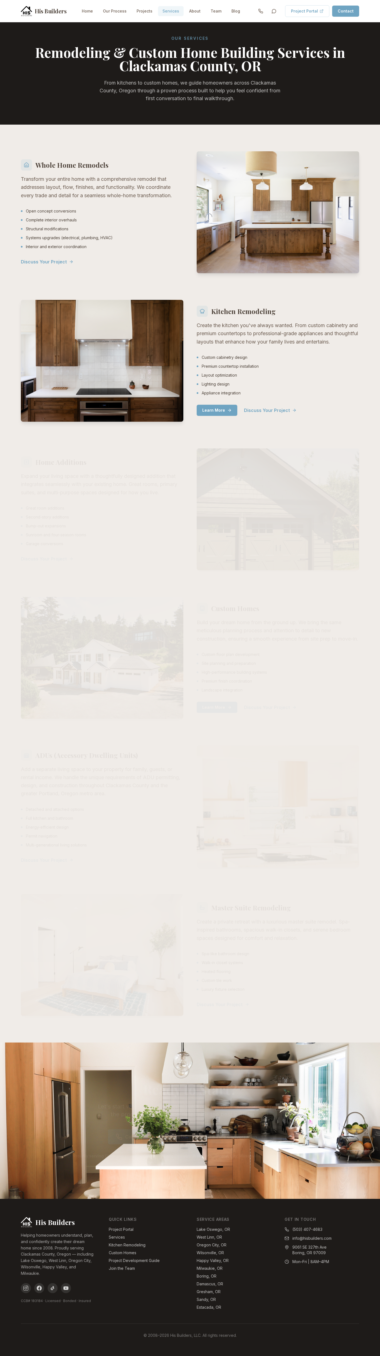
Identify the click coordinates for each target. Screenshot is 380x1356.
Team (216, 11)
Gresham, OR (209, 1291)
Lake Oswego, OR (213, 1229)
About (195, 11)
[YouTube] (66, 1288)
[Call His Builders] (260, 11)
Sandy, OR (206, 1299)
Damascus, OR (210, 1283)
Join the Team (122, 1268)
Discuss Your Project (44, 262)
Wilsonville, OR (210, 1252)
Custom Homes (122, 1252)
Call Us (132, 1137)
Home (87, 11)
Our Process (115, 11)
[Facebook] (39, 1288)
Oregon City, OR (211, 1245)
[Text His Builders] (274, 11)
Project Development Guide (134, 1260)
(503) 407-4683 (307, 1229)
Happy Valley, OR (213, 1260)
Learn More (213, 410)
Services (170, 11)
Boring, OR (206, 1276)
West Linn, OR (209, 1237)
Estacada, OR (209, 1307)
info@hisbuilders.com (312, 1238)
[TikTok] (53, 1288)
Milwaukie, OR (210, 1268)
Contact (346, 11)
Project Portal (304, 11)
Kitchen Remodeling (127, 1245)
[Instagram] (26, 1288)
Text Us (178, 1137)
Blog (235, 11)
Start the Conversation (232, 1137)
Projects (144, 11)
